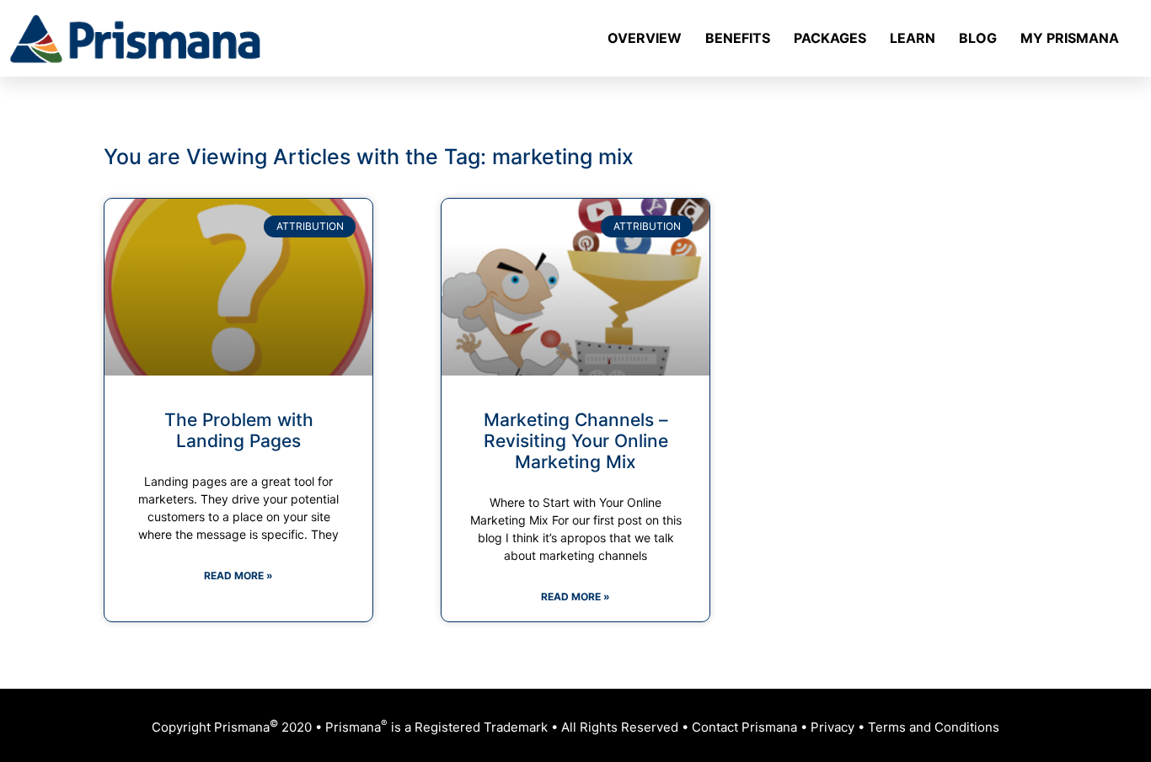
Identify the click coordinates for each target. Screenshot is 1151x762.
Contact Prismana (744, 727)
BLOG (978, 37)
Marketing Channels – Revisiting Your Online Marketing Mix (576, 440)
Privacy (832, 727)
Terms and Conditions (933, 727)
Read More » (238, 575)
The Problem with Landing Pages (238, 430)
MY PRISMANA (1069, 37)
